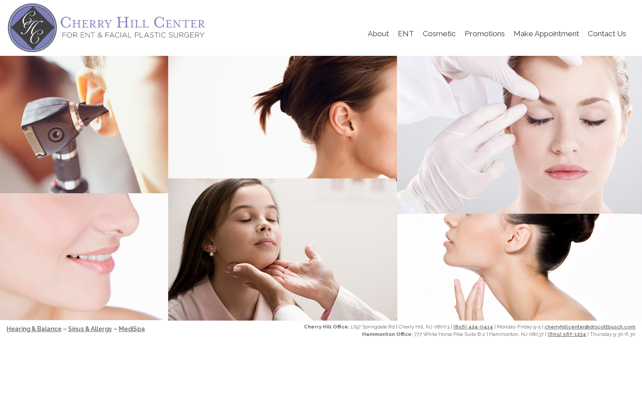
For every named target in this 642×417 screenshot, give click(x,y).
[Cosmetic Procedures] (519, 212)
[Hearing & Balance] (84, 192)
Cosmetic (439, 33)
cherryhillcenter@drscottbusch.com (590, 327)
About (378, 33)
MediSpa (132, 328)
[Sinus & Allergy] (282, 318)
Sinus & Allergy (90, 328)
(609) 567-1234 (567, 334)
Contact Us (607, 33)
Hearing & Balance (34, 328)
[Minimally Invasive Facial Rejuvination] (84, 317)
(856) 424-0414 (473, 327)
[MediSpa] (519, 318)
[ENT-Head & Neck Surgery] (282, 177)
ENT (406, 33)
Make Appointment (546, 33)
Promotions (485, 33)
